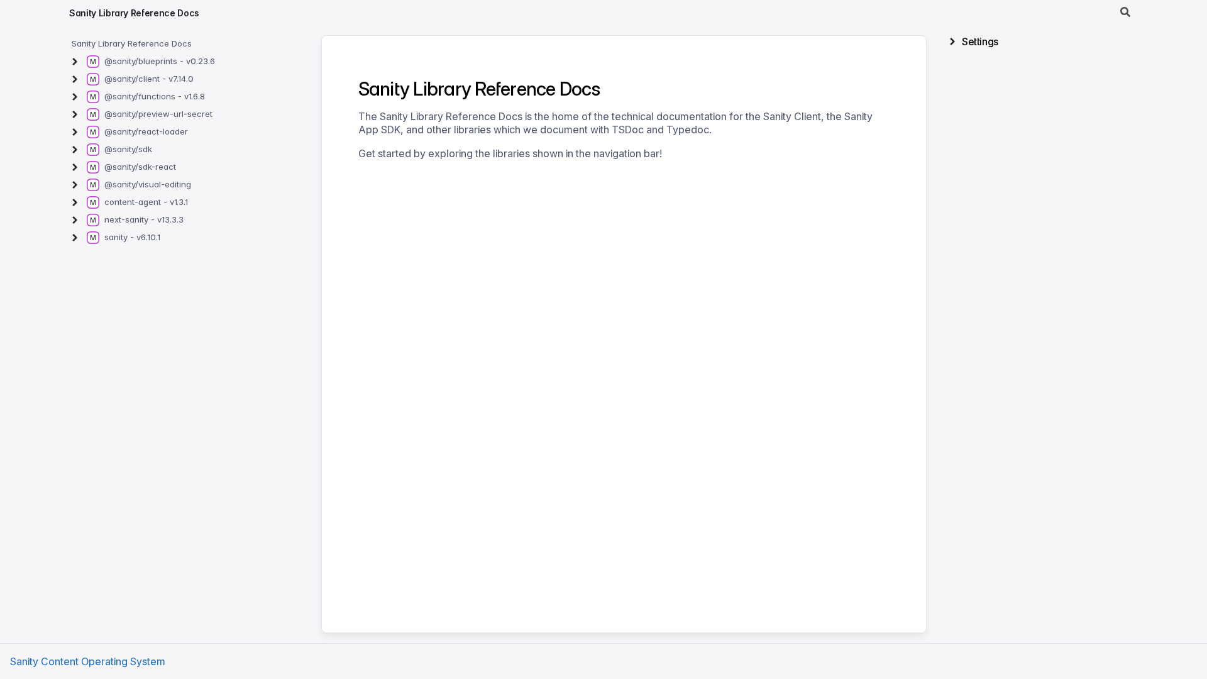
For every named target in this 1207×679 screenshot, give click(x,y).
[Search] (1125, 12)
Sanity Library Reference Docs (134, 13)
